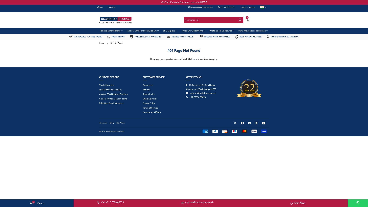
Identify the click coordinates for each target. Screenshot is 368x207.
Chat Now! (299, 203)
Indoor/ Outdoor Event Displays (142, 31)
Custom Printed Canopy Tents (113, 99)
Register (252, 7)
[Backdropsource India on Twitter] (235, 123)
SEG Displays (169, 31)
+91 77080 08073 (227, 7)
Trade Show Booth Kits (193, 31)
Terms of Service (150, 108)
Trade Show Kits (106, 85)
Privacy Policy (149, 103)
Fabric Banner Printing (110, 31)
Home (101, 43)
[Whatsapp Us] (358, 203)
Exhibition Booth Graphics (111, 103)
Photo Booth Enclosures (221, 31)
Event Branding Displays (110, 90)
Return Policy (149, 94)
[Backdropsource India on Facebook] (242, 123)
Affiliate (100, 7)
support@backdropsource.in (201, 7)
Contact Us (148, 85)
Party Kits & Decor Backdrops (252, 31)
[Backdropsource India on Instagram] (256, 123)
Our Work (111, 7)
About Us (103, 123)
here (195, 59)
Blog (112, 123)
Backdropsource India (115, 132)
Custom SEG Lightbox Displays (113, 94)
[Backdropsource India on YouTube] (263, 123)
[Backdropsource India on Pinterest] (249, 123)
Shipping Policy (150, 99)
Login (243, 7)
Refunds (146, 90)
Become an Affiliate (152, 112)
